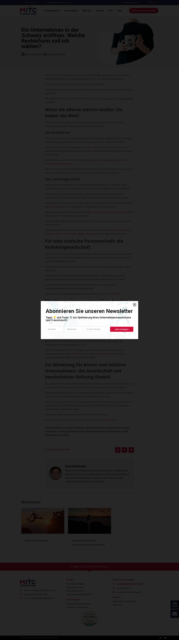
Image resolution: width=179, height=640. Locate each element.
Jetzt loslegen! (122, 329)
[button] (134, 304)
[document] (89, 320)
